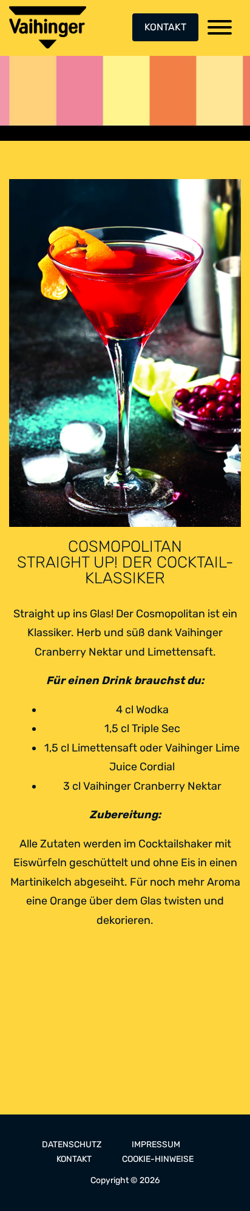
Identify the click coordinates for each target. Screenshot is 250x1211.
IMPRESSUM (156, 1144)
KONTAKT (165, 27)
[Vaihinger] (47, 27)
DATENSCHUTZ (71, 1144)
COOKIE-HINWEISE (158, 1159)
